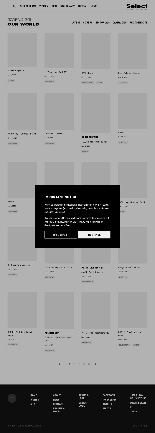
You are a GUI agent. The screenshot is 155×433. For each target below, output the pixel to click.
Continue (94, 235)
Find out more (60, 234)
